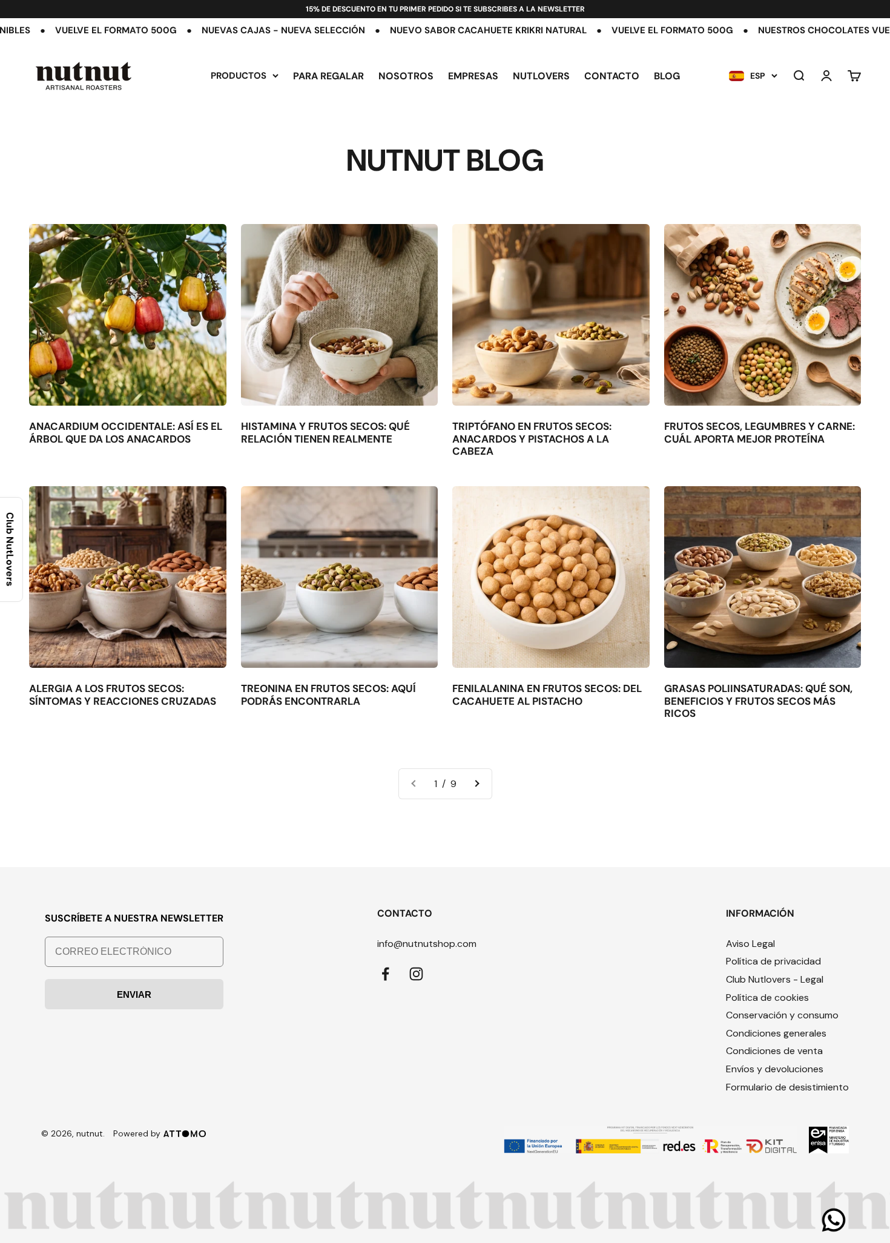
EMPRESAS (473, 76)
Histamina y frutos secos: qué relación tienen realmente (325, 432)
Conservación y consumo (782, 1015)
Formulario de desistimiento (787, 1087)
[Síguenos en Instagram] (416, 974)
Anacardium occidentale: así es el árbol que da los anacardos (125, 432)
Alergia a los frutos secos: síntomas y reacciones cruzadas (122, 694)
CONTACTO (611, 76)
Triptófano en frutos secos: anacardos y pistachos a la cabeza (531, 439)
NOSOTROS (405, 76)
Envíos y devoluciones (774, 1069)
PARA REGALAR (328, 76)
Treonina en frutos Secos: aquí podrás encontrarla (328, 694)
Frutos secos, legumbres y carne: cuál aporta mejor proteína (759, 432)
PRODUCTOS (238, 76)
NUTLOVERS (541, 76)
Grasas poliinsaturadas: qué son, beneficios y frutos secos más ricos (758, 701)
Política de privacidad (773, 961)
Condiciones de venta (774, 1050)
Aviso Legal (750, 943)
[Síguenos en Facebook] (385, 974)
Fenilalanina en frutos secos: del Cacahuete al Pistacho (547, 694)
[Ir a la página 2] (476, 784)
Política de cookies (767, 997)
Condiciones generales (776, 1033)
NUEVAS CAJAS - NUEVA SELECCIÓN (206, 31)
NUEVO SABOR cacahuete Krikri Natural (411, 31)
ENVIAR (134, 994)
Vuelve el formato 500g (595, 31)
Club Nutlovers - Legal (774, 979)
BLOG (667, 76)
